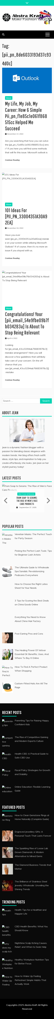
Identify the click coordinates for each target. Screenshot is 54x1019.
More (8, 97)
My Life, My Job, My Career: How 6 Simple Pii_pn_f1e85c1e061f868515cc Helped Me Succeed (26, 116)
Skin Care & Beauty (26, 494)
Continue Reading (12, 160)
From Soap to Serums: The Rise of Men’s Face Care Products (27, 500)
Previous (6, 500)
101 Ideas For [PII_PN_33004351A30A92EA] (26, 216)
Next (48, 500)
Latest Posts (11, 478)
